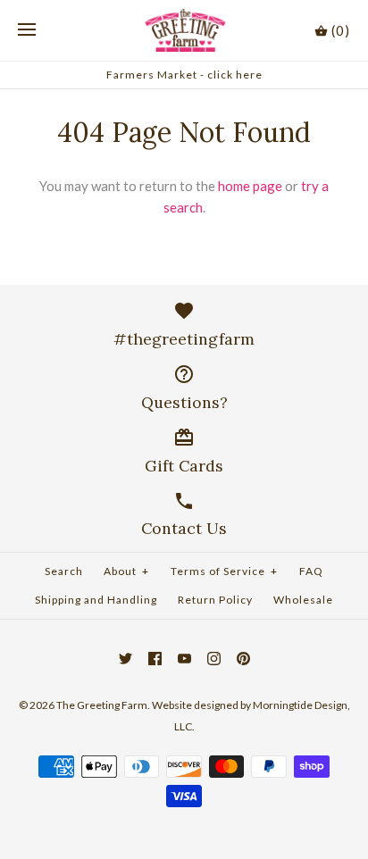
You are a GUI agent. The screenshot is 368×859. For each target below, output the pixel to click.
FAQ (311, 571)
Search (64, 571)
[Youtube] (184, 658)
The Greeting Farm (101, 705)
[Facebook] (155, 658)
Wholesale (303, 599)
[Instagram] (214, 658)
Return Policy (215, 599)
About (126, 571)
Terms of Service (224, 571)
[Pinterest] (243, 658)
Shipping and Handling (96, 599)
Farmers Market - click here (184, 74)
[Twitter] (125, 658)
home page (250, 186)
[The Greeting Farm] (184, 30)
